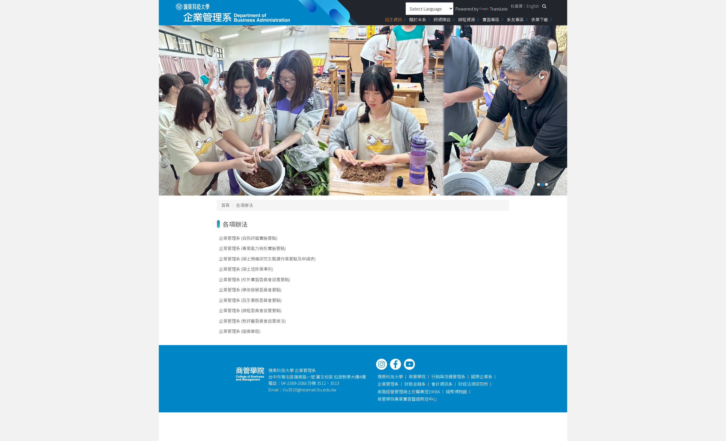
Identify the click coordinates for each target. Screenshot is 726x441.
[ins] (382, 364)
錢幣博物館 (456, 391)
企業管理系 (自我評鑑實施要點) (248, 238)
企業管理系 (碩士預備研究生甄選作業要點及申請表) (267, 259)
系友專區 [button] (515, 19)
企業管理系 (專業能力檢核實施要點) (252, 248)
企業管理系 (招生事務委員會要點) (250, 300)
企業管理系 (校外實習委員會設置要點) (254, 279)
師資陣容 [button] (442, 19)
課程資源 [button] (466, 19)
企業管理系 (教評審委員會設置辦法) (252, 321)
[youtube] (409, 364)
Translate (499, 9)
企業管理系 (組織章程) (239, 331)
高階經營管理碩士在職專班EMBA (408, 391)
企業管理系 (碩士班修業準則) (246, 269)
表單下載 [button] (539, 19)
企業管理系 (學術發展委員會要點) (250, 290)
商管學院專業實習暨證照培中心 (407, 399)
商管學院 (417, 376)
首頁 (225, 205)
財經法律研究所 (473, 384)
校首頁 (517, 6)
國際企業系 (481, 376)
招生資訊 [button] (393, 19)
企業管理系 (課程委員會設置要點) (250, 310)
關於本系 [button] (417, 19)
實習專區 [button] (490, 19)
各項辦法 (244, 205)
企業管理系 (388, 384)
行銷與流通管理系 (448, 376)
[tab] (539, 184)
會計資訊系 (442, 384)
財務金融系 (415, 384)
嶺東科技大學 (390, 376)
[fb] (395, 364)
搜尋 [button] (544, 6)
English (533, 6)
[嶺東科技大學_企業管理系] (233, 12)
